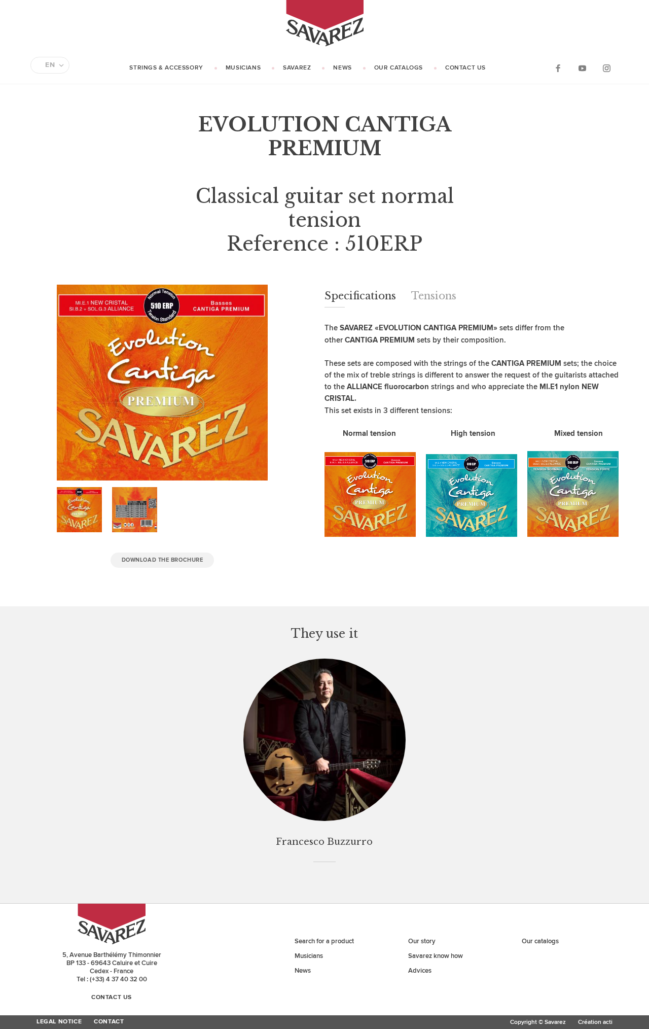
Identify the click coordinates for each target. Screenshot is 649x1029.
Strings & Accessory (166, 68)
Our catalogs (398, 68)
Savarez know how (435, 956)
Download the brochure (162, 560)
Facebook (558, 68)
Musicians (243, 68)
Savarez (297, 68)
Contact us (465, 68)
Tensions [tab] (433, 296)
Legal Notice (59, 1022)
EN (50, 64)
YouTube (582, 68)
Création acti (595, 1022)
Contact (109, 1022)
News (342, 68)
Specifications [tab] (360, 296)
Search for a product (324, 941)
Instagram (606, 68)
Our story (422, 941)
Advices (419, 971)
